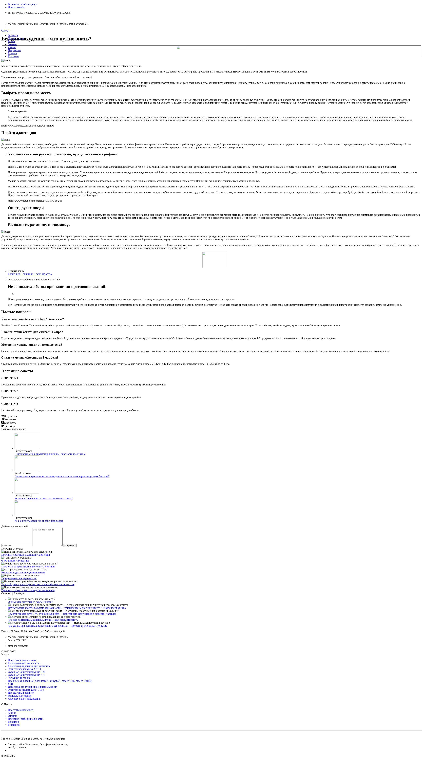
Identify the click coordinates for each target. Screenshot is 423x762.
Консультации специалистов (24, 663)
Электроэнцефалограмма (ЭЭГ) (26, 689)
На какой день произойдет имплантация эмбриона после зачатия (37, 584)
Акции (12, 47)
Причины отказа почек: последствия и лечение (28, 590)
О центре (13, 35)
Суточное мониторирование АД (26, 674)
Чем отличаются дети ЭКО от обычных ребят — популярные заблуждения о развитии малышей (62, 613)
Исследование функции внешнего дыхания (32, 686)
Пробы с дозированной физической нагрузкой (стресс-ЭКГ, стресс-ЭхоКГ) (50, 680)
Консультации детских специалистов (29, 666)
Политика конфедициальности (25, 718)
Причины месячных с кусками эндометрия (25, 554)
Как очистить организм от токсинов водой (39, 520)
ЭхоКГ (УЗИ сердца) (19, 677)
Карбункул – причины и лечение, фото (30, 273)
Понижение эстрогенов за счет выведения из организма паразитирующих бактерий (62, 476)
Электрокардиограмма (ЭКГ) (24, 669)
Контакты (13, 56)
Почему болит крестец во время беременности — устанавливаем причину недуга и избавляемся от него (67, 607)
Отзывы (12, 44)
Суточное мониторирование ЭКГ (27, 672)
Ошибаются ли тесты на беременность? (30, 601)
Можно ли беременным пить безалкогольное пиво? (44, 498)
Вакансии (13, 721)
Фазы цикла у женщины (15, 560)
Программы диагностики (22, 660)
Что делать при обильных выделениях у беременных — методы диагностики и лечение (57, 625)
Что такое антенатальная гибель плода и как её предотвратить (43, 619)
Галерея (12, 53)
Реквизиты (14, 724)
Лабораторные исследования (24, 698)
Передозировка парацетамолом (19, 578)
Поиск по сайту (17, 7)
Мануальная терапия (19, 695)
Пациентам (14, 50)
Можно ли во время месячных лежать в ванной (28, 566)
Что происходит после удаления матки (23, 572)
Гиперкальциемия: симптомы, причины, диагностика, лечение (50, 454)
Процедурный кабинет (21, 692)
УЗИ (10, 683)
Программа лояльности (21, 709)
